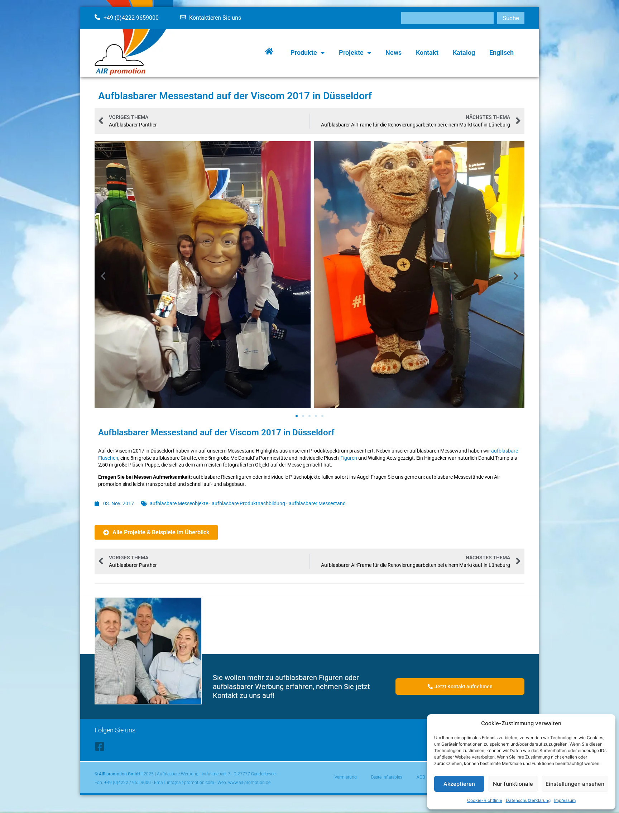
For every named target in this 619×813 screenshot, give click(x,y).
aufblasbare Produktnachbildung (248, 503)
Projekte (351, 52)
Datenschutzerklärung (528, 800)
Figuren (348, 458)
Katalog (464, 52)
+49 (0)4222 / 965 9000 (127, 782)
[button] (103, 276)
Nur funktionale (513, 783)
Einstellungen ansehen (575, 783)
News (393, 52)
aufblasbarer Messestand (317, 503)
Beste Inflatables (386, 777)
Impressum (565, 800)
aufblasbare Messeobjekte (179, 503)
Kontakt (427, 52)
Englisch (501, 52)
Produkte (304, 52)
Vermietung (346, 777)
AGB (421, 777)
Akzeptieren (459, 783)
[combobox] (447, 18)
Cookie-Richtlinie (484, 800)
